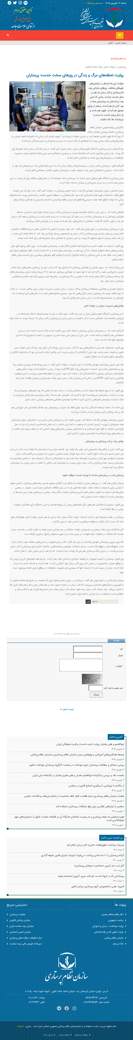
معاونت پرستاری (17, 914)
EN (25, 2)
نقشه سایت (64, 1035)
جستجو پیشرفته (95, 3)
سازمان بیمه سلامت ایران (21, 926)
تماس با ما (48, 1035)
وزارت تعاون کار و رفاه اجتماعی (109, 932)
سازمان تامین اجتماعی (20, 932)
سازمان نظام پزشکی (114, 938)
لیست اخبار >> (66, 709)
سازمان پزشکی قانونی (19, 920)
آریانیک (20, 1026)
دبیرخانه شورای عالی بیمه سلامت (25, 944)
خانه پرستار (118, 944)
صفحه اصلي (121, 43)
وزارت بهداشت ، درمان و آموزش (108, 926)
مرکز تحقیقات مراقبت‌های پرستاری (25, 938)
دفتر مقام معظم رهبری (113, 914)
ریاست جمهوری (116, 920)
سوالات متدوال (81, 1035)
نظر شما (116, 640)
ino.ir (94, 601)
